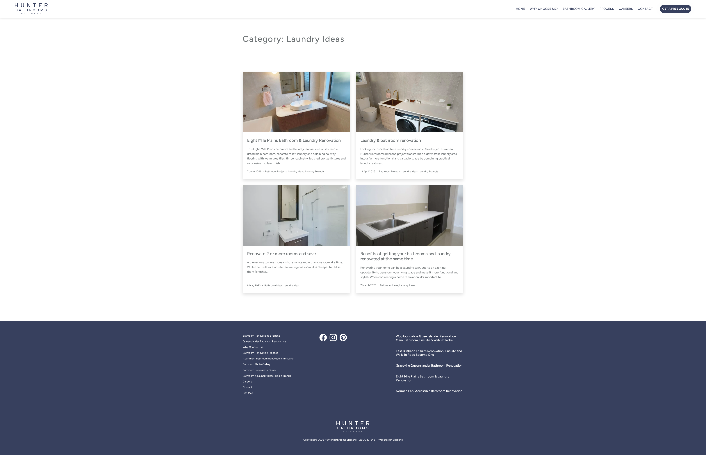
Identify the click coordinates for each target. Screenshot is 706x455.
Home (520, 8)
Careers (626, 8)
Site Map (248, 393)
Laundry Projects (315, 171)
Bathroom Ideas (273, 285)
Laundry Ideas (296, 171)
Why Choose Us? (544, 8)
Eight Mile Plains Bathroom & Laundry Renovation (294, 140)
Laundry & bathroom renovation (390, 140)
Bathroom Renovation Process (260, 352)
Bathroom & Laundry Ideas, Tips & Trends (267, 375)
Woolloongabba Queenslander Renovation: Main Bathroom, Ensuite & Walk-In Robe (426, 338)
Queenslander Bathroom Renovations (264, 341)
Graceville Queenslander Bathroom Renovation (429, 365)
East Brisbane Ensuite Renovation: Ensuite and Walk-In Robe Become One (429, 353)
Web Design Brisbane (390, 439)
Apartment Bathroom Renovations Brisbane (268, 358)
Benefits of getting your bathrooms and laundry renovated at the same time (405, 256)
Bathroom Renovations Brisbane (261, 335)
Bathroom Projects (276, 171)
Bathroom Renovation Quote (259, 370)
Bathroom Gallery (579, 8)
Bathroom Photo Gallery (257, 364)
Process (607, 8)
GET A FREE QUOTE (675, 8)
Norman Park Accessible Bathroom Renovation (429, 391)
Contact (645, 8)
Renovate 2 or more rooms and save (281, 253)
